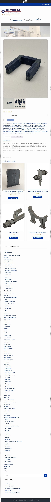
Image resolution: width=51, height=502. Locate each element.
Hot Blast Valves (8, 283)
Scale (7, 114)
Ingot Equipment (7, 346)
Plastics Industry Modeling (8, 131)
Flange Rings (7, 377)
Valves (5, 468)
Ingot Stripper (8, 483)
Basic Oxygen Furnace (8, 259)
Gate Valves (7, 379)
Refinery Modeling (18, 131)
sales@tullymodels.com (17, 20)
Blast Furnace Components (9, 264)
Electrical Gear (7, 326)
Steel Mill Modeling (31, 133)
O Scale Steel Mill (41, 129)
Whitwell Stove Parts (9, 288)
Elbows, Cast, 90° (8, 370)
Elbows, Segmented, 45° (10, 374)
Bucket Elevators (8, 423)
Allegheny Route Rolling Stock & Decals (12, 255)
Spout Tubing (7, 455)
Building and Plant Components (24, 123)
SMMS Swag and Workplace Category (13, 488)
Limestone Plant (7, 353)
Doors (6, 299)
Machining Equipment (8, 355)
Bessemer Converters (8, 261)
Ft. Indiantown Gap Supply (9, 339)
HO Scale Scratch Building (29, 128)
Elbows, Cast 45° (8, 368)
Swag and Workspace (8, 464)
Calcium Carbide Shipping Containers (13, 492)
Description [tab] (7, 136)
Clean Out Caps (8, 366)
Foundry (5, 330)
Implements (7, 450)
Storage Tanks (8, 308)
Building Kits (34, 123)
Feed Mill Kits (7, 439)
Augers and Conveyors (9, 421)
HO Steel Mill (38, 128)
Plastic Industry (7, 395)
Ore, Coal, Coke (8, 337)
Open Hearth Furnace (8, 359)
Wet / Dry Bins (8, 461)
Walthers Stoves (8, 286)
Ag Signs (6, 419)
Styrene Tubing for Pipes (10, 388)
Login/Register (47, 4)
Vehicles (5, 470)
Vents (6, 310)
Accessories (11, 32)
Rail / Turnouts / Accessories (10, 402)
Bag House (6, 257)
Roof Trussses (8, 306)
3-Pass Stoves (8, 266)
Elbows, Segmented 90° (10, 372)
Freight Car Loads (7, 335)
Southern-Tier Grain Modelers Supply (33, 125)
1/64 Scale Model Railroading (18, 126)
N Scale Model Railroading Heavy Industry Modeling (19, 129)
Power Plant (6, 397)
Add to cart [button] (38, 196)
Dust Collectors (8, 434)
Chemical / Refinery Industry (12, 125)
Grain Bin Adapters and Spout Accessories (13, 441)
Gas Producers (7, 341)
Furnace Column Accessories (11, 281)
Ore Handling (6, 361)
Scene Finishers (21, 125)
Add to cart (10, 120)
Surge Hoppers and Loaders (10, 457)
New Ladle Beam (8, 490)
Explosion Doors (8, 279)
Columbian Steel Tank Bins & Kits (11, 426)
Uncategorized (7, 466)
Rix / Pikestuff (7, 404)
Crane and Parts (7, 319)
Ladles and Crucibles (8, 348)
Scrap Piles (6, 413)
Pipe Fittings (6, 364)
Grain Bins (7, 443)
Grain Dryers (7, 446)
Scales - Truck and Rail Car (9, 408)
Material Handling (7, 357)
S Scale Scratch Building (39, 131)
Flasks (6, 332)
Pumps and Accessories (9, 399)
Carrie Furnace (8, 272)
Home (5, 32)
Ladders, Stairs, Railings (10, 301)
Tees (6, 392)
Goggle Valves (7, 344)
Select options (14, 198)
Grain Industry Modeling (30, 126)
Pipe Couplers (8, 381)
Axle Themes (36, 500)
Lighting (5, 350)
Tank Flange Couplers (9, 390)
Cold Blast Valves (8, 274)
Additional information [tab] (17, 136)
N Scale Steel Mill (33, 129)
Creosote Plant (7, 321)
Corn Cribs (7, 430)
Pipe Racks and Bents (9, 303)
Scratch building (23, 133)
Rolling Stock (6, 406)
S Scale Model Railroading (28, 131)
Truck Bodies (7, 459)
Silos (6, 452)
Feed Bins (7, 437)
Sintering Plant (7, 415)
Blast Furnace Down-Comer (10, 268)
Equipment (6, 328)
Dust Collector (8, 277)
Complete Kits (8, 428)
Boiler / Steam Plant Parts (9, 293)
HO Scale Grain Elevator (40, 126)
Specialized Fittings (9, 386)
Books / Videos (7, 295)
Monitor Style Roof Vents (10, 486)
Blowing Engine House (8, 290)
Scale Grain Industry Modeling (14, 133)
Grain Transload (8, 448)
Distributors (7, 432)
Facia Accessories (8, 252)
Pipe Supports (8, 383)
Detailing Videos (7, 324)
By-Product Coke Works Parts (10, 315)
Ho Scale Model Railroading (18, 128)
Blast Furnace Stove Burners (11, 270)
